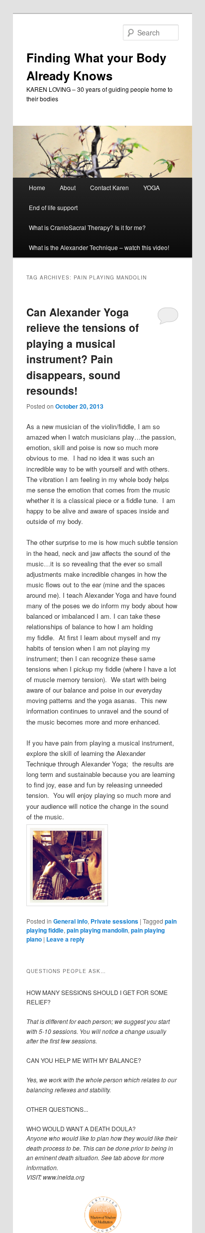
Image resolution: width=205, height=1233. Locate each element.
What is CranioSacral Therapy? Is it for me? (87, 227)
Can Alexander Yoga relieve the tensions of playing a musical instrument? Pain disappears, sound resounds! (82, 351)
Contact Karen (109, 187)
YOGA (151, 187)
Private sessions (114, 921)
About (68, 187)
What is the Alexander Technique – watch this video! (99, 247)
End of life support (53, 207)
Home (37, 187)
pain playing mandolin (97, 930)
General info (70, 921)
